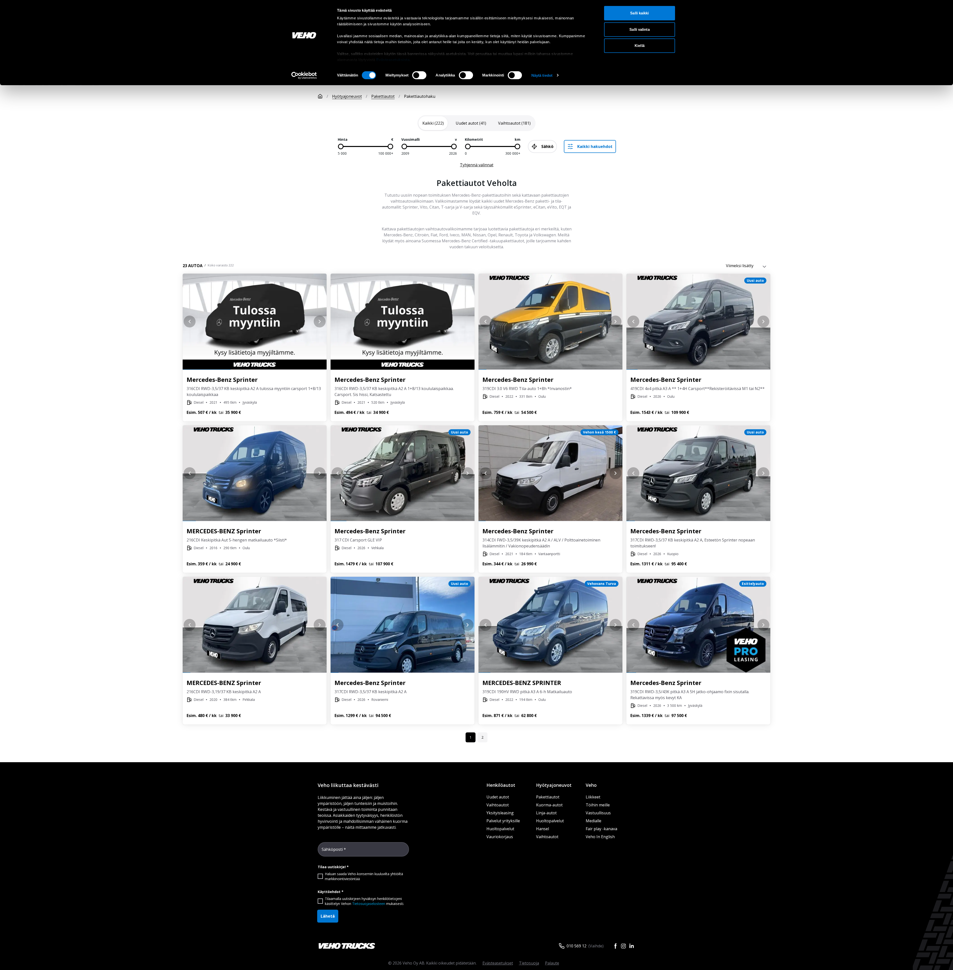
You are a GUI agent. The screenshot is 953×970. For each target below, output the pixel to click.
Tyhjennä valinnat (476, 165)
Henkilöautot (500, 785)
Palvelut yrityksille (503, 821)
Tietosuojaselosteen (368, 903)
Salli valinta (639, 29)
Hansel (542, 828)
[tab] (433, 123)
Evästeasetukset (497, 963)
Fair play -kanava (601, 828)
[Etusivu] (320, 96)
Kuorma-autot (549, 805)
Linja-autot (546, 813)
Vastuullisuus (598, 813)
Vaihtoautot (497, 805)
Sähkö (547, 146)
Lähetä (328, 916)
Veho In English (600, 836)
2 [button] (482, 737)
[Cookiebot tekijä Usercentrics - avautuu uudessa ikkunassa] (304, 75)
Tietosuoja (529, 963)
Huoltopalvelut (500, 828)
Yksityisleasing (500, 813)
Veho (591, 785)
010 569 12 (576, 946)
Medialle (593, 821)
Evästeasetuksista (393, 60)
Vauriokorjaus (499, 836)
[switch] (419, 75)
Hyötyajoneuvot (347, 96)
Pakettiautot (383, 96)
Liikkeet (593, 797)
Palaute (552, 963)
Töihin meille (598, 805)
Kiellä (640, 45)
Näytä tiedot (541, 75)
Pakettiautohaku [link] (419, 96)
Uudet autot (497, 797)
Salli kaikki (639, 13)
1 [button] (471, 737)
